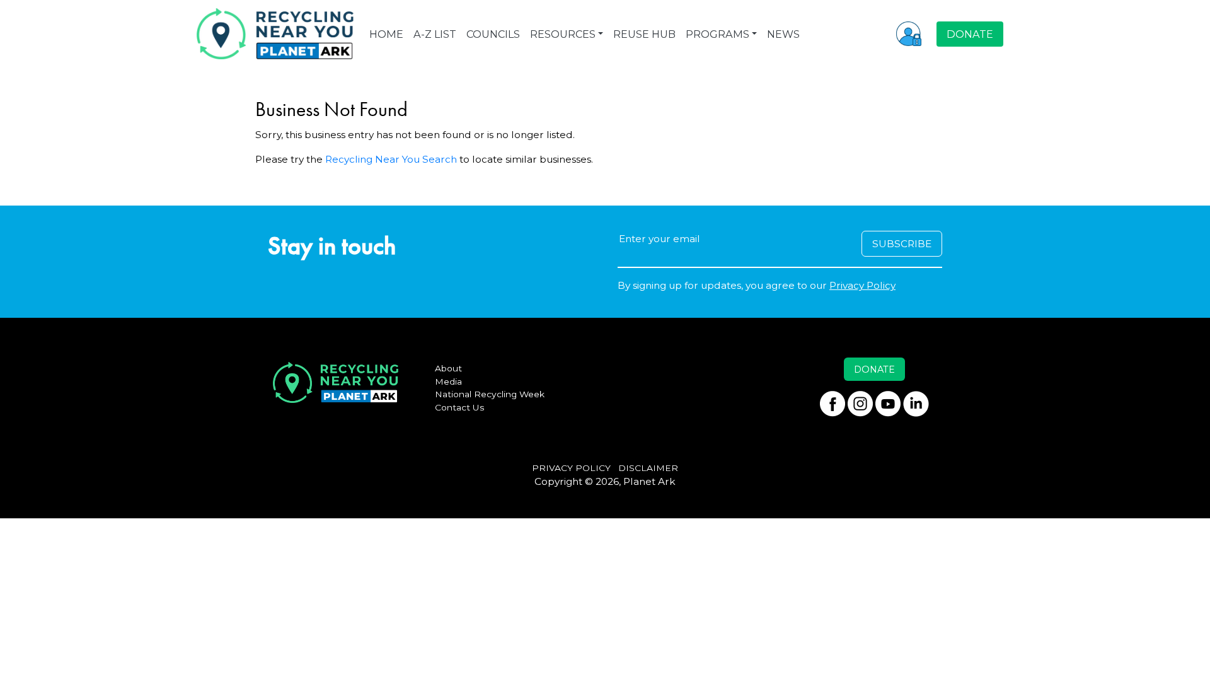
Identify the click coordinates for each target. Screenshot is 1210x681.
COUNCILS (493, 34)
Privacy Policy (862, 285)
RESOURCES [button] (563, 34)
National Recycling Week (489, 394)
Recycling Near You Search (391, 159)
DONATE (970, 34)
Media (448, 381)
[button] (908, 33)
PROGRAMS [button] (717, 34)
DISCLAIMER (648, 468)
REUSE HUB (644, 34)
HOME (386, 34)
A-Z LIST (434, 34)
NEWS (783, 34)
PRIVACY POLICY (571, 468)
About (448, 368)
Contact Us (460, 407)
